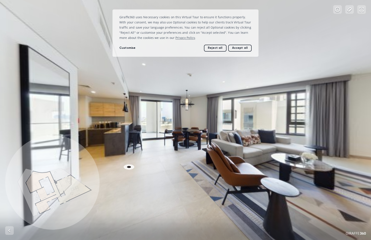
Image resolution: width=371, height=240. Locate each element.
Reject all (215, 48)
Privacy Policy (185, 38)
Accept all (240, 48)
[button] (52, 182)
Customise (127, 48)
